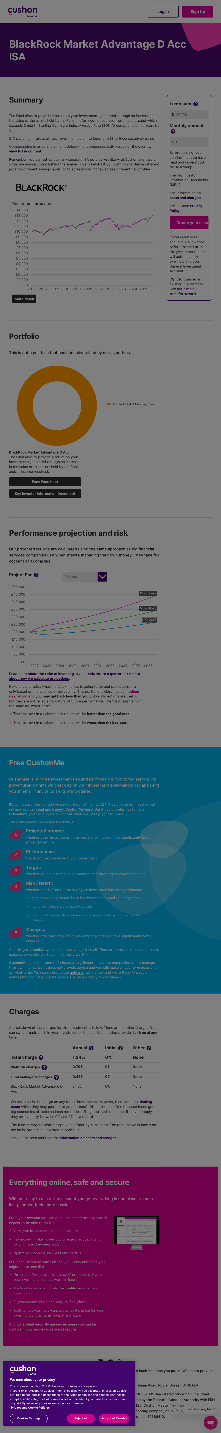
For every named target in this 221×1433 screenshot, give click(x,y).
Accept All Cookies (114, 1418)
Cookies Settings (28, 1418)
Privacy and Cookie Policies (30, 1407)
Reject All (80, 1418)
